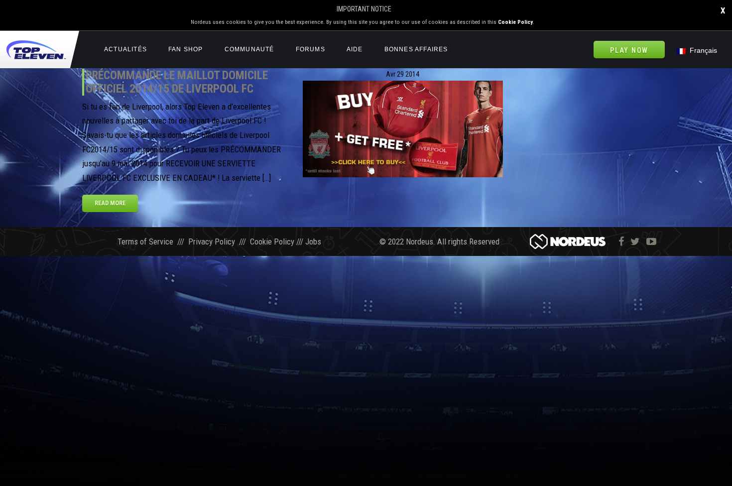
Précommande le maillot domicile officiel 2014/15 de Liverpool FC (177, 82)
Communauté (249, 49)
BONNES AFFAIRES (416, 49)
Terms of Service (145, 241)
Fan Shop (185, 49)
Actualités (125, 49)
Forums (310, 49)
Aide (355, 49)
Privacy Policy (211, 241)
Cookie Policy (515, 22)
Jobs (313, 241)
